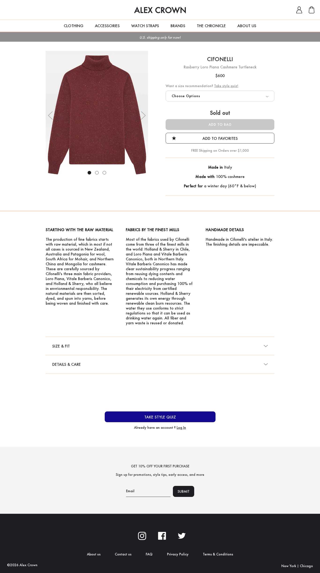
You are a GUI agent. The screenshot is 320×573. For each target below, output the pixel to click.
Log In (181, 427)
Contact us (123, 554)
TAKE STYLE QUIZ (160, 416)
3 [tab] (104, 172)
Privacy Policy (178, 554)
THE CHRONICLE (211, 25)
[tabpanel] (97, 115)
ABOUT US (246, 25)
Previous (50, 115)
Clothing (73, 25)
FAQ (149, 554)
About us (93, 554)
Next (143, 115)
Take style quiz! (226, 86)
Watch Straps (145, 25)
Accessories (107, 25)
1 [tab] (89, 172)
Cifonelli (220, 59)
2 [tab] (97, 172)
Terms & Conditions (218, 554)
